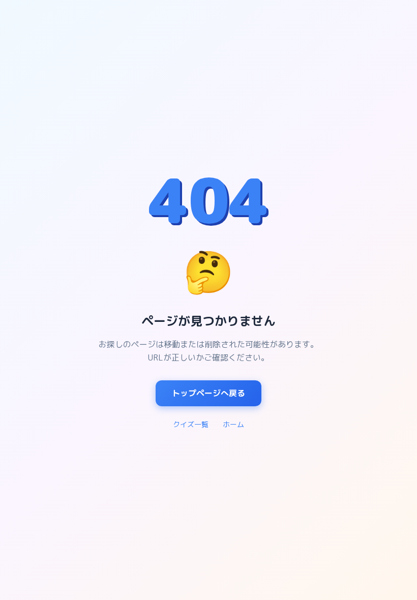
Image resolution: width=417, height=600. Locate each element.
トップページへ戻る (208, 393)
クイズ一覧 (190, 424)
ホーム (233, 424)
